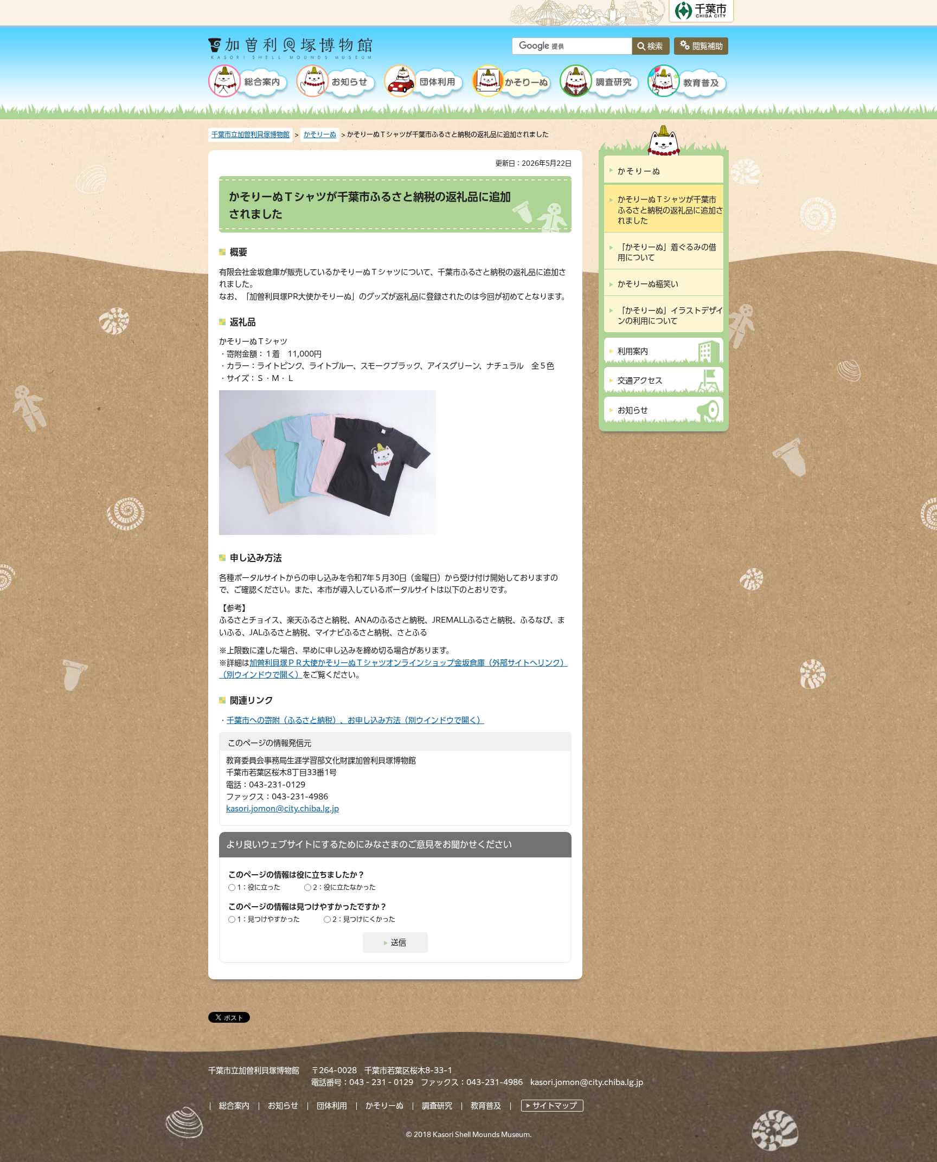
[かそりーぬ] (512, 83)
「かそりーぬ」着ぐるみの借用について (667, 252)
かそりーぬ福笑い (648, 284)
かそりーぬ (320, 134)
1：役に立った (258, 887)
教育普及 (486, 1105)
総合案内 (234, 1105)
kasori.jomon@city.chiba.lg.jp (282, 808)
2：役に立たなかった (344, 887)
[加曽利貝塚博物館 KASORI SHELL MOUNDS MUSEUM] (318, 52)
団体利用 (332, 1105)
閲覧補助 (707, 46)
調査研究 (437, 1105)
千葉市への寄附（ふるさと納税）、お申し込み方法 (355, 720)
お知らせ (283, 1105)
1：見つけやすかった (268, 919)
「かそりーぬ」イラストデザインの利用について (670, 316)
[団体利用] (424, 83)
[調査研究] (600, 83)
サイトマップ (554, 1105)
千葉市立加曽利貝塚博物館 (250, 134)
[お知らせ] (336, 83)
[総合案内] (249, 83)
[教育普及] (688, 83)
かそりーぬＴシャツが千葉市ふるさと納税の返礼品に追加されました (670, 210)
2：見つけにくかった (363, 919)
